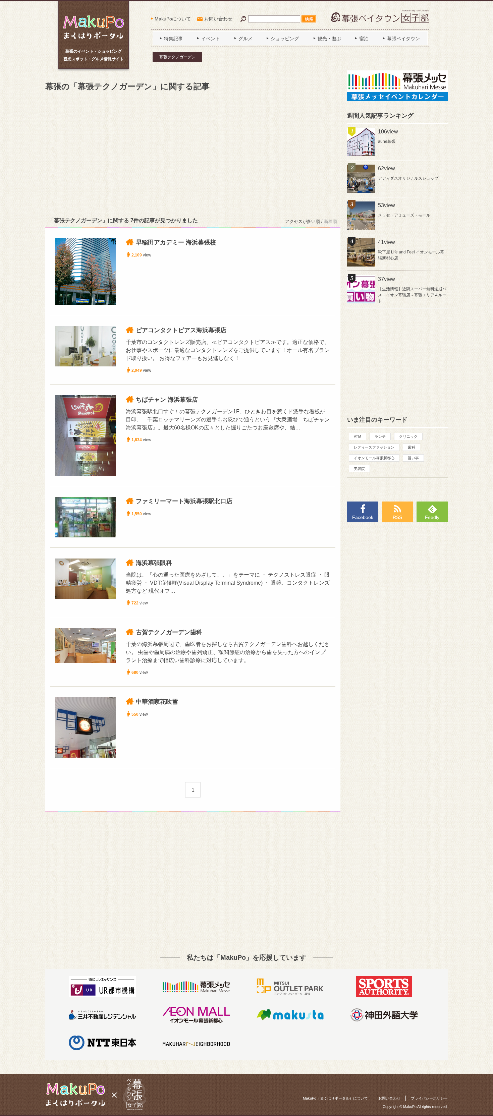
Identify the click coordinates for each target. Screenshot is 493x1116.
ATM (357, 436)
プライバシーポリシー (429, 1098)
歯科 (411, 447)
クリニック (408, 436)
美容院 (359, 469)
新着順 (330, 221)
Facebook (362, 517)
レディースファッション (374, 447)
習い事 (413, 458)
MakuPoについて (173, 18)
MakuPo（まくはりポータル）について (335, 1098)
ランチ (380, 436)
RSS (397, 517)
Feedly (432, 517)
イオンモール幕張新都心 (374, 458)
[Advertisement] (192, 153)
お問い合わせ (218, 18)
